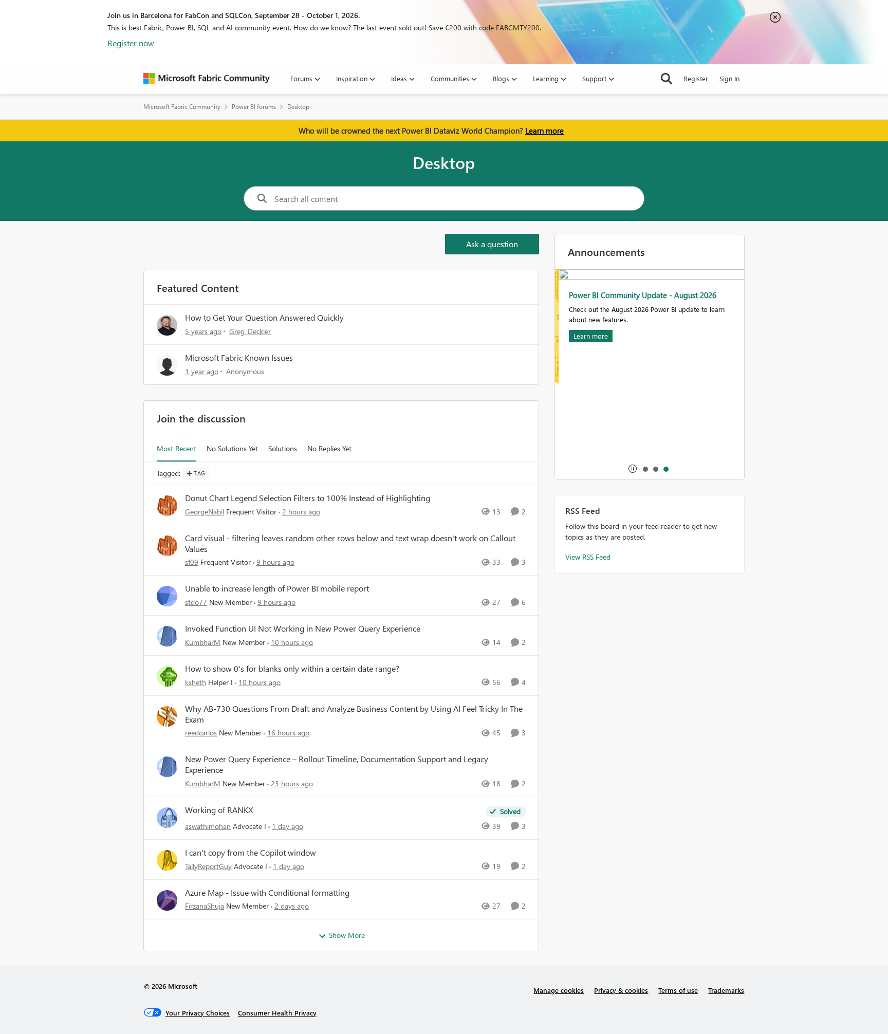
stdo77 (196, 602)
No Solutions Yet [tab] (232, 448)
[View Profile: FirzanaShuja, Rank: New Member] (167, 900)
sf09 (191, 562)
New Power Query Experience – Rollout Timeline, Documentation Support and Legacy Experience (336, 764)
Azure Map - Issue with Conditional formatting (267, 893)
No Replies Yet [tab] (329, 448)
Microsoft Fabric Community (181, 106)
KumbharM (202, 642)
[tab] (645, 469)
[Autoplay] (632, 469)
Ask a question (492, 243)
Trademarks (726, 990)
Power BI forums (254, 106)
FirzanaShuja (204, 906)
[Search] (666, 78)
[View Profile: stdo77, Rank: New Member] (167, 596)
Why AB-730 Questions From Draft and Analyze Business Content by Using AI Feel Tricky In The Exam (354, 714)
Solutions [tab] (282, 448)
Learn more (544, 130)
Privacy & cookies (621, 990)
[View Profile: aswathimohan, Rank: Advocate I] (167, 817)
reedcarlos (201, 732)
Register (695, 78)
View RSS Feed (587, 557)
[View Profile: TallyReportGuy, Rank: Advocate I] (167, 860)
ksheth (195, 682)
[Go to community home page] (206, 78)
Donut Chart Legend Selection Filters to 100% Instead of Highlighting (307, 498)
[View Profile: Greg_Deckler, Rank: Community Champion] (167, 325)
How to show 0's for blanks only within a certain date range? (292, 668)
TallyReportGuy (208, 866)
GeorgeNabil (204, 511)
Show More (347, 935)
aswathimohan (208, 826)
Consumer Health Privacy (277, 1012)
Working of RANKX (219, 810)
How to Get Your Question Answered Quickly (264, 317)
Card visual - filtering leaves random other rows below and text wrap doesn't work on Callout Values (350, 543)
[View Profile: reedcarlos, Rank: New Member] (167, 716)
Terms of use (678, 990)
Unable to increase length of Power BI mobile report (277, 588)
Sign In (729, 78)
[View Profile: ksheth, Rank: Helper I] (167, 676)
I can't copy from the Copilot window (250, 852)
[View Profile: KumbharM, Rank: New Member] (167, 636)
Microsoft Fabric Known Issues (239, 357)
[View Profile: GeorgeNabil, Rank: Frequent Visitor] (167, 505)
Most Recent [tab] (176, 448)
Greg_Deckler (250, 331)
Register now (130, 43)
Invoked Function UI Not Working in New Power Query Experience (302, 628)
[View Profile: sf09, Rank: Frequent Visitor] (167, 546)
